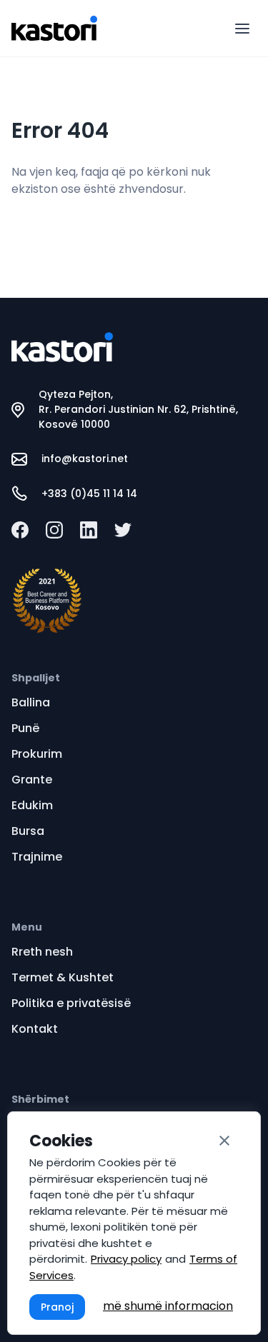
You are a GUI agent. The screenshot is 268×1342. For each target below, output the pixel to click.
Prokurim (36, 754)
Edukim (32, 805)
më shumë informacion (168, 1306)
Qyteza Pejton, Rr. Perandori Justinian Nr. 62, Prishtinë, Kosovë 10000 (138, 409)
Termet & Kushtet (62, 977)
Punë (25, 728)
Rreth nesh (42, 951)
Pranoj (57, 1307)
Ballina (30, 702)
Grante (31, 779)
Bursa (27, 831)
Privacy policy (126, 1258)
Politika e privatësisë (71, 1003)
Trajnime (36, 856)
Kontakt (34, 1029)
